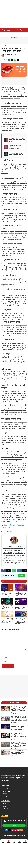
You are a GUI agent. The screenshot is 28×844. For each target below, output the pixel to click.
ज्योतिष (6, 46)
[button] (21, 30)
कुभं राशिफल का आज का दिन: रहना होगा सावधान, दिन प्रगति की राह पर (20, 607)
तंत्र (3, 46)
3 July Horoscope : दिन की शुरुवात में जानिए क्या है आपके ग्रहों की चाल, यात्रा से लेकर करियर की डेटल (7, 620)
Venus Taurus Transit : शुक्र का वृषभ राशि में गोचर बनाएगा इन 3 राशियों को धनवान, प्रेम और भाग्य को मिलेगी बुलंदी (21, 621)
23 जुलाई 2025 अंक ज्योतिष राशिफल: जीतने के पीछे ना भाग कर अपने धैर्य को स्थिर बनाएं (16, 147)
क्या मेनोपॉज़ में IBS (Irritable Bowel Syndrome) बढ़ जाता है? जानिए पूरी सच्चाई (18, 752)
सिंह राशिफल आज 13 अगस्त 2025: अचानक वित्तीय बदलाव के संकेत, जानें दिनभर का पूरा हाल (17, 140)
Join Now (21, 575)
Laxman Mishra (10, 54)
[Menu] (25, 30)
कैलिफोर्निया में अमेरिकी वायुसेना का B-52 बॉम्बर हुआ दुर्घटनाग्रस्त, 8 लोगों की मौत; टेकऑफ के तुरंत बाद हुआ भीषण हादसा (18, 745)
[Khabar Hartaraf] (6, 30)
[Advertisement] (14, 14)
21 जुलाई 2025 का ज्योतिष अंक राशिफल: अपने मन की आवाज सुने (16, 154)
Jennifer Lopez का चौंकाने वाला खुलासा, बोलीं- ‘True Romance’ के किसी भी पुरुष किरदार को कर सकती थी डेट (18, 727)
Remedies (9, 531)
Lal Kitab (5, 531)
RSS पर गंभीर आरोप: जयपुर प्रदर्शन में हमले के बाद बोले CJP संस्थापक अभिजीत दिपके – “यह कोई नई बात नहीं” (18, 736)
